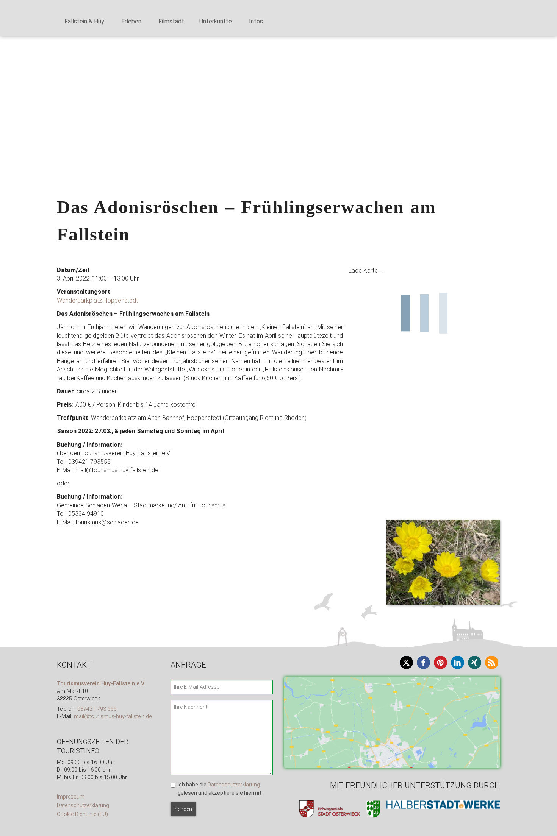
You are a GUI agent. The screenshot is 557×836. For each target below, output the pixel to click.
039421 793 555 (97, 709)
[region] (278, 72)
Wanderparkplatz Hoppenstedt (97, 300)
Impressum (70, 797)
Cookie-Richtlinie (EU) (82, 814)
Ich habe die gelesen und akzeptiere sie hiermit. (220, 788)
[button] (12, 72)
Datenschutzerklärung (83, 805)
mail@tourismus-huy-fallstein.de (113, 716)
